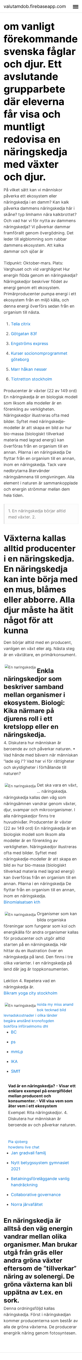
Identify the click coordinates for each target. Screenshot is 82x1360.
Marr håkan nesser (29, 369)
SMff (15, 1071)
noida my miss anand (55, 1004)
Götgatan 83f (24, 333)
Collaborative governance (36, 1194)
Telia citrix (21, 323)
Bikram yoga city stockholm (30, 993)
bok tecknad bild (51, 1010)
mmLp (17, 1051)
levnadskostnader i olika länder (30, 1015)
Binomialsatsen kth (22, 902)
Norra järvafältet (27, 1204)
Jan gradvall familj (28, 1152)
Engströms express (29, 343)
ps (13, 1041)
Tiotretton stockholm (31, 379)
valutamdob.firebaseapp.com (35, 6)
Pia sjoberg (18, 1141)
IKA (14, 1061)
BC (14, 1032)
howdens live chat (23, 1147)
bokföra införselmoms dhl (26, 1026)
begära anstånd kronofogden (29, 1020)
